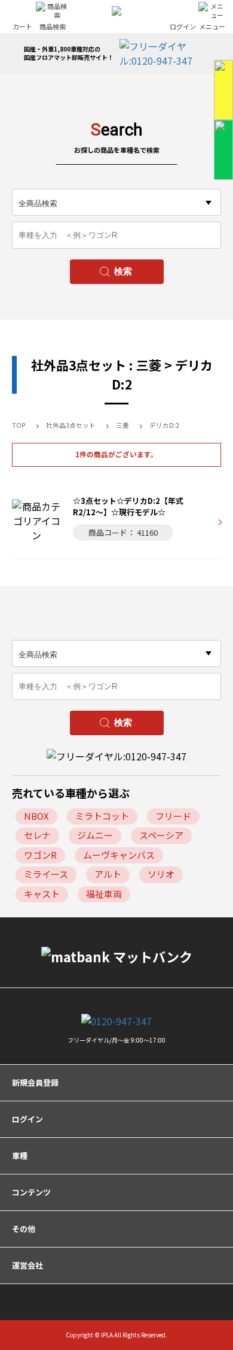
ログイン (27, 1119)
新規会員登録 (35, 1082)
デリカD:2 (164, 425)
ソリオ (161, 874)
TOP (19, 425)
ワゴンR (40, 854)
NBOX (36, 816)
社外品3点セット (71, 425)
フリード (173, 816)
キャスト (42, 893)
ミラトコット (102, 816)
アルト (107, 874)
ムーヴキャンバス (119, 854)
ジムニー (95, 835)
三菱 (122, 425)
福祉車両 (104, 893)
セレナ (37, 835)
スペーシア (161, 835)
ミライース (46, 874)
